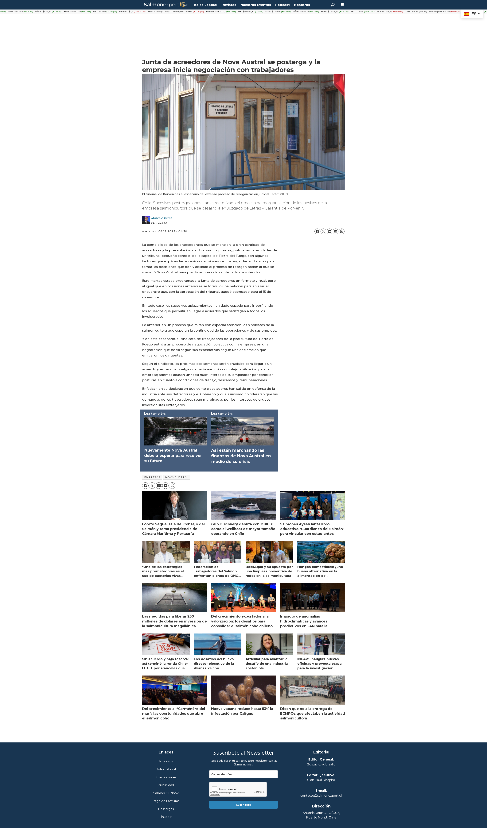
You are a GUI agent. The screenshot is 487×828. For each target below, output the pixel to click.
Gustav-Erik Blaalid (321, 764)
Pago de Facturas (166, 801)
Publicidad (166, 785)
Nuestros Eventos (255, 5)
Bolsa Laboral (205, 5)
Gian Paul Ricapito (321, 780)
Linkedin (165, 817)
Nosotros (302, 5)
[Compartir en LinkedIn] (329, 231)
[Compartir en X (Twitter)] (323, 231)
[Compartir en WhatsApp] (342, 231)
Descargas (166, 809)
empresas (152, 477)
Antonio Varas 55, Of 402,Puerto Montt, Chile (321, 815)
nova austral (176, 477)
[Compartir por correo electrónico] (335, 231)
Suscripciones (166, 777)
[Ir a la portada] (166, 5)
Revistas (229, 5)
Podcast (282, 5)
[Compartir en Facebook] (317, 231)
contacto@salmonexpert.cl (321, 795)
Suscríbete (243, 805)
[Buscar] (332, 5)
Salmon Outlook (166, 793)
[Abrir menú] (342, 5)
